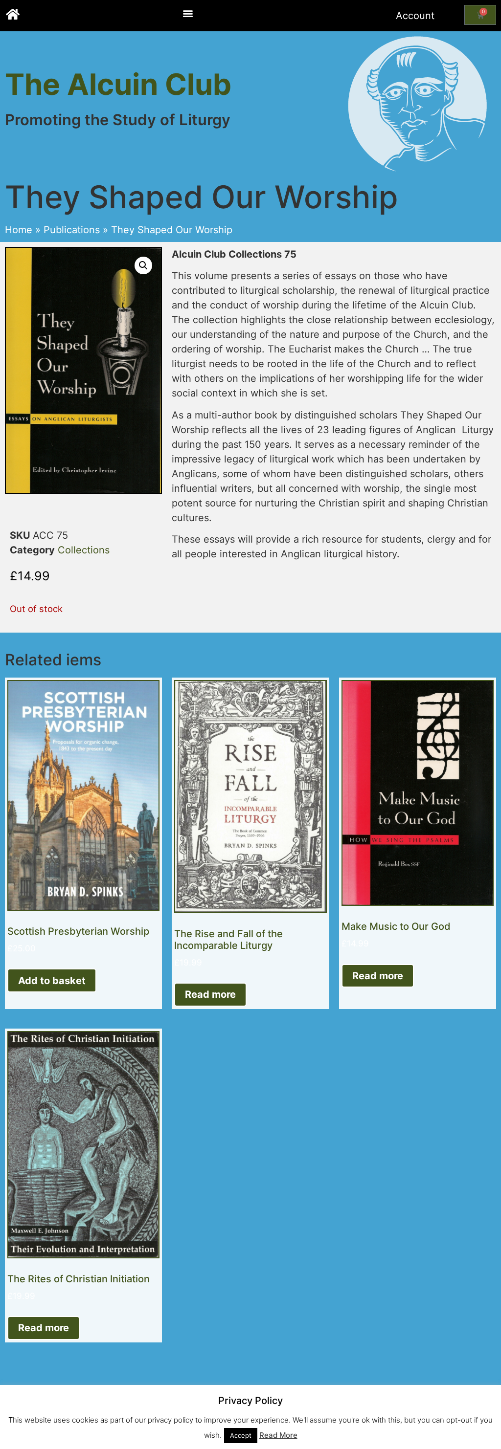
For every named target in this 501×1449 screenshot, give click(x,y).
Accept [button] (240, 1435)
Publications (72, 230)
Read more (210, 994)
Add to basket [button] (52, 981)
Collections (84, 550)
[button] (188, 13)
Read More (278, 1435)
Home (18, 230)
